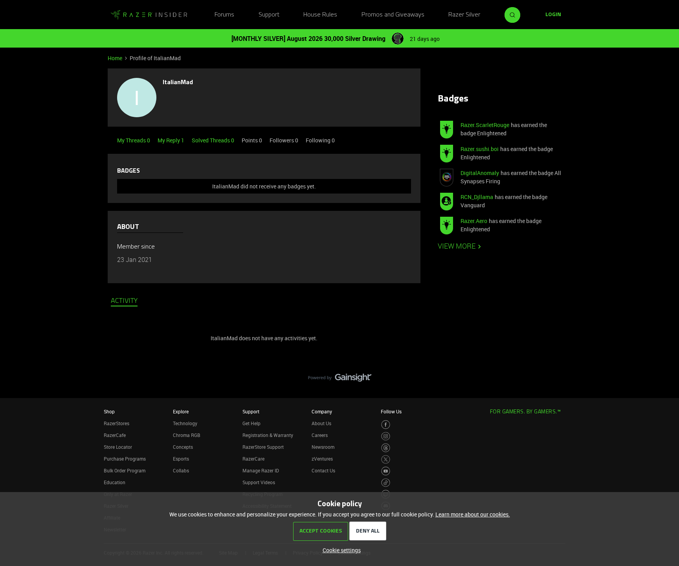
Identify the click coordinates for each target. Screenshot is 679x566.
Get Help (251, 423)
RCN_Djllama (477, 197)
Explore (181, 411)
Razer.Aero (474, 221)
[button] (553, 15)
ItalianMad (178, 82)
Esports (181, 458)
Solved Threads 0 (213, 140)
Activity (124, 301)
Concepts (183, 447)
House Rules (320, 15)
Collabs (181, 470)
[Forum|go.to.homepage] (149, 15)
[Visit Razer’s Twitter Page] (386, 460)
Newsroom (323, 447)
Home (115, 58)
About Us (321, 423)
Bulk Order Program (124, 470)
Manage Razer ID (260, 470)
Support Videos (258, 482)
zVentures (322, 458)
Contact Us (323, 470)
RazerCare (253, 458)
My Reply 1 (171, 140)
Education (114, 482)
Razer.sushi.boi (480, 149)
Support (269, 15)
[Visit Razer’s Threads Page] (386, 448)
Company (322, 411)
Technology (185, 423)
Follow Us (391, 411)
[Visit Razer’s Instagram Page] (386, 436)
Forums (224, 15)
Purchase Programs (125, 458)
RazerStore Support (263, 447)
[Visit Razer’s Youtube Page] (386, 471)
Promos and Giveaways (393, 15)
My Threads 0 (134, 140)
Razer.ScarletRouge (485, 125)
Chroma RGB (186, 435)
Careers (320, 435)
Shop (109, 411)
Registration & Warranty (267, 435)
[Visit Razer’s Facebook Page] (386, 425)
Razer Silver (464, 15)
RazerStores (116, 423)
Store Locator (118, 447)
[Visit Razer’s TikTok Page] (386, 483)
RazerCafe (115, 435)
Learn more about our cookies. (472, 514)
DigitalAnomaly (480, 173)
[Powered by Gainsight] (339, 379)
